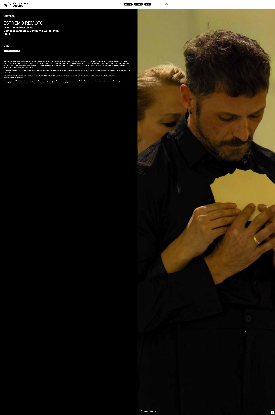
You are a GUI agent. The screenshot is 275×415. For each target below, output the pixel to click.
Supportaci (128, 4)
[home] (16, 6)
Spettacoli (10, 16)
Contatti (147, 4)
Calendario (138, 4)
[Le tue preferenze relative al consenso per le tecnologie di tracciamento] (272, 412)
